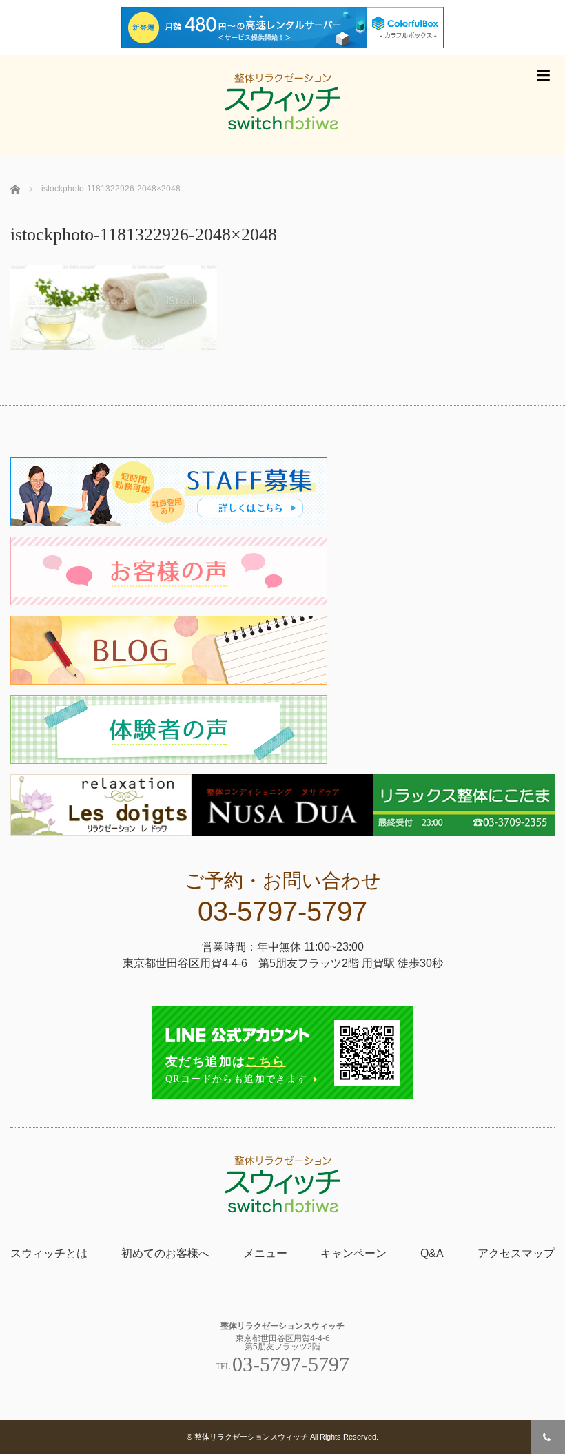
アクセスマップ (516, 1253)
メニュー (265, 1253)
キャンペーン (353, 1253)
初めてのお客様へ (165, 1253)
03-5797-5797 (282, 911)
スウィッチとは (49, 1253)
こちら (265, 1061)
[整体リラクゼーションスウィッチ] (282, 105)
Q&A (432, 1253)
